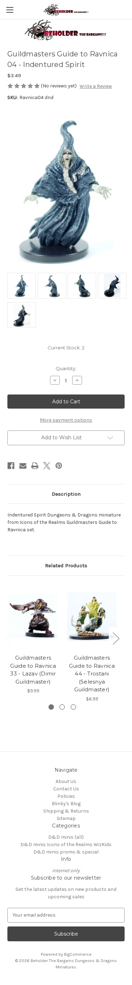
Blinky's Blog (66, 804)
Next (116, 638)
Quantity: (66, 368)
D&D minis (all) (66, 837)
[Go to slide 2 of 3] (62, 707)
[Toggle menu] (9, 9)
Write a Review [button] (96, 86)
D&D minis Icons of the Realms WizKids (66, 845)
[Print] (34, 466)
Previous (9, 638)
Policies (66, 796)
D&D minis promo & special (66, 852)
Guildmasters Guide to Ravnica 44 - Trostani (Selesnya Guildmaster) (92, 673)
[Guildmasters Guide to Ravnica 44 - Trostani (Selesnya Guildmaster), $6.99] (92, 616)
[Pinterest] (58, 466)
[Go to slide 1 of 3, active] (51, 707)
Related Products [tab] (66, 565)
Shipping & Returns (66, 811)
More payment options (66, 420)
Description (66, 494)
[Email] (22, 466)
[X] (46, 466)
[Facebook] (10, 466)
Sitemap (66, 818)
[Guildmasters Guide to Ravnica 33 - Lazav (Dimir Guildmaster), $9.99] (33, 616)
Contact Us (66, 789)
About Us (66, 781)
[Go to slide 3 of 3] (73, 707)
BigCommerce (78, 954)
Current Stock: (66, 347)
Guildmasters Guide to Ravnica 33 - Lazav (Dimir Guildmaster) (33, 669)
